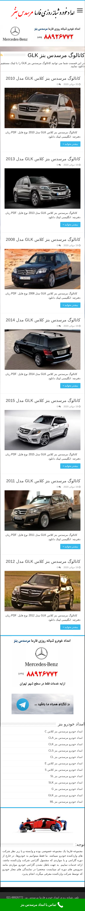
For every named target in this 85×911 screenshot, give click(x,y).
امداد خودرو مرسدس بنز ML (66, 801)
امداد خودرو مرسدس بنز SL (66, 776)
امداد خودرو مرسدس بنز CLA (65, 737)
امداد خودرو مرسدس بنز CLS (65, 750)
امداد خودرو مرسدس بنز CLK (65, 744)
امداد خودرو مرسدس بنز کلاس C (64, 731)
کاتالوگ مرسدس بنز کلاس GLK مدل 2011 (43, 481)
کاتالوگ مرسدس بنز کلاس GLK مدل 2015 (43, 400)
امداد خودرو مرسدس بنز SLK (65, 782)
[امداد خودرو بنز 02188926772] (42, 12)
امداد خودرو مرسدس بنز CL (66, 757)
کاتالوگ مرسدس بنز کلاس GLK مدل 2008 (43, 239)
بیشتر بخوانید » (70, 144)
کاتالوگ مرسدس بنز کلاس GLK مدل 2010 (43, 78)
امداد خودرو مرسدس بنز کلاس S (64, 769)
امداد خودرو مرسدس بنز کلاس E (64, 763)
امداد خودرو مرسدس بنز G (67, 788)
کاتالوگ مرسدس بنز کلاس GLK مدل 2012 (43, 561)
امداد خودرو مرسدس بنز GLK (65, 795)
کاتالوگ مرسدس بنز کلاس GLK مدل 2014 (43, 320)
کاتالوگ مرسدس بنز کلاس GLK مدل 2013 (43, 159)
